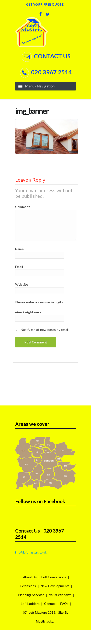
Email (19, 267)
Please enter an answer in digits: (39, 302)
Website (21, 284)
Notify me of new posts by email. (45, 330)
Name (19, 249)
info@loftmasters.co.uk (31, 552)
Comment (22, 207)
